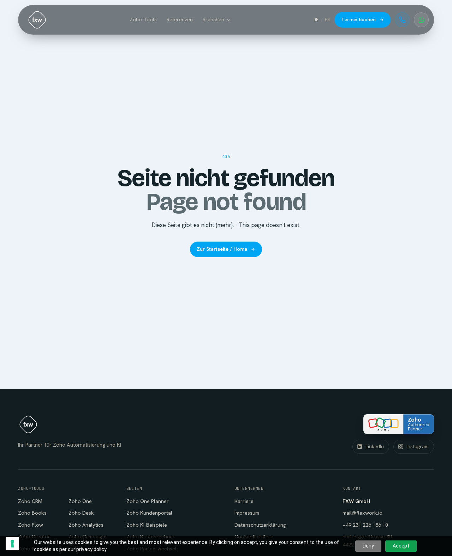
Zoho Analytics (86, 524)
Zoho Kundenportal (149, 512)
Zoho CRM (30, 501)
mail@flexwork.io (362, 512)
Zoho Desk (81, 512)
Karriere (244, 501)
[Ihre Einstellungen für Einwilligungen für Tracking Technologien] (12, 543)
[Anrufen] (402, 19)
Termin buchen (358, 19)
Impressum (246, 512)
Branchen (213, 19)
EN (327, 19)
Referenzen (180, 19)
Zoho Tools (143, 19)
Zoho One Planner (147, 501)
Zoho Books (32, 512)
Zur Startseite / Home (222, 249)
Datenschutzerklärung (260, 524)
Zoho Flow (30, 524)
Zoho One (80, 501)
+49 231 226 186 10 (365, 524)
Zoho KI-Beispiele (146, 524)
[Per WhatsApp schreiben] (421, 19)
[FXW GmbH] (37, 20)
